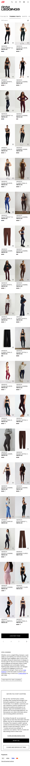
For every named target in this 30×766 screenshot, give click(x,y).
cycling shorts (22, 673)
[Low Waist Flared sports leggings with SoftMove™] (22, 573)
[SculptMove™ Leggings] (22, 507)
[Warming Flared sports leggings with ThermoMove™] (22, 539)
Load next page (15, 636)
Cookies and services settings (16, 747)
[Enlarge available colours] (2, 51)
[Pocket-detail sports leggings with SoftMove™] (22, 338)
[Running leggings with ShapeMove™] (22, 135)
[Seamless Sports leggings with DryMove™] (22, 33)
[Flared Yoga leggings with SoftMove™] (7, 135)
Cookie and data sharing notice (16, 735)
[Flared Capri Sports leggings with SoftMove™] (7, 507)
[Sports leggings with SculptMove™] (22, 101)
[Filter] (28, 20)
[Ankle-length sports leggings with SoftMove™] (7, 607)
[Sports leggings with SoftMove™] (22, 67)
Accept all (16, 740)
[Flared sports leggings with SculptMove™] (7, 67)
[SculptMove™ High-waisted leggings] (7, 33)
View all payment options (7, 761)
